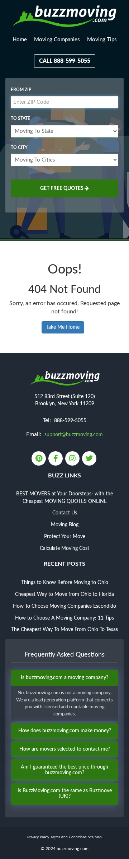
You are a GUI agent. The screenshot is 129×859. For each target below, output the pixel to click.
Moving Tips (102, 39)
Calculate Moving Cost (64, 548)
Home (20, 39)
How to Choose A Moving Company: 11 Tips (64, 618)
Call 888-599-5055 (64, 61)
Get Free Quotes (62, 188)
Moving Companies (57, 39)
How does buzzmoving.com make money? (64, 730)
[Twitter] (89, 459)
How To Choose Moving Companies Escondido (64, 606)
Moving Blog (64, 524)
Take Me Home (63, 327)
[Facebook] (56, 459)
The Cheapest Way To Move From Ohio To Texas (64, 629)
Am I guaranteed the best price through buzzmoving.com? (64, 770)
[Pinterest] (39, 459)
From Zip (21, 90)
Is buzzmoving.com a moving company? (64, 677)
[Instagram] (73, 459)
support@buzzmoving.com (73, 434)
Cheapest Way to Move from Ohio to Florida (64, 594)
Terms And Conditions (68, 837)
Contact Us (64, 512)
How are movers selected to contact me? (64, 749)
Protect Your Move (64, 536)
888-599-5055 (70, 420)
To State (20, 118)
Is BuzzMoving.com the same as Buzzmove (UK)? (65, 793)
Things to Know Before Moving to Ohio (64, 582)
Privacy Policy (38, 837)
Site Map (95, 837)
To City (19, 147)
